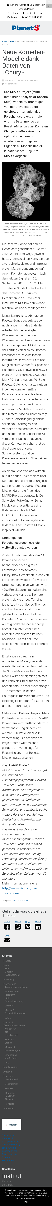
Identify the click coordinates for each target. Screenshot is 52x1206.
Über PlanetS (11, 1079)
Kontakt (9, 1088)
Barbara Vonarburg (29, 80)
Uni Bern (6, 1181)
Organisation (11, 1084)
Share (7, 921)
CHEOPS (9, 1005)
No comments (11, 84)
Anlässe (7, 1071)
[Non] (48, 1196)
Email (7, 935)
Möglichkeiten (10, 1067)
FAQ (7, 1062)
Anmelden (8, 1108)
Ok (26, 1202)
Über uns (8, 1076)
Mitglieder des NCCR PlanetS (10, 1096)
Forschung (9, 979)
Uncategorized (22, 900)
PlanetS (7, 960)
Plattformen (9, 984)
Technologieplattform (16, 987)
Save (27, 922)
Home (4, 42)
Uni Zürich (7, 1184)
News (11, 42)
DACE (8, 1017)
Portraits (9, 1103)
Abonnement (13, 974)
